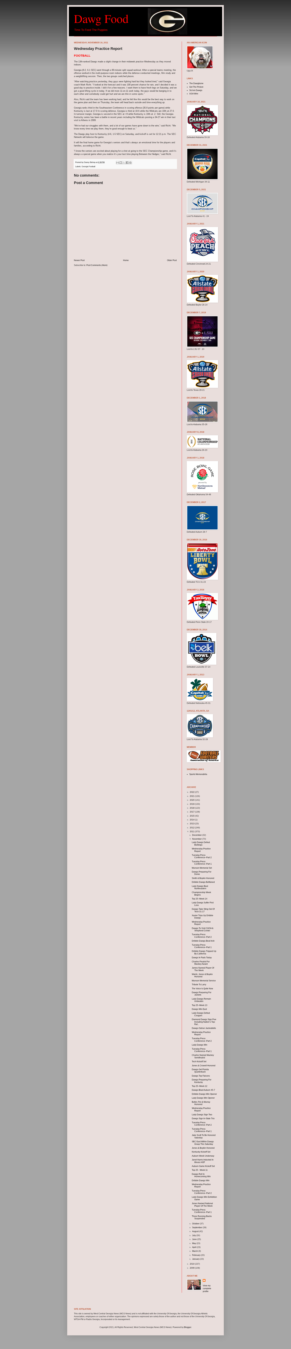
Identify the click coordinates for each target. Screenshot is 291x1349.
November (197, 839)
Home (126, 260)
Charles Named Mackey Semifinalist (203, 1056)
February (196, 1255)
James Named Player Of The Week (203, 969)
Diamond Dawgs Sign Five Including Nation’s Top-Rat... (204, 1021)
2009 (192, 1268)
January (196, 1259)
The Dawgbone (196, 83)
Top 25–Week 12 (199, 1086)
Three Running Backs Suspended (202, 1217)
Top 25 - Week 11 (200, 1170)
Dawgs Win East (199, 1009)
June (194, 1239)
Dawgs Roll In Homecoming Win (201, 1175)
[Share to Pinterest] (130, 162)
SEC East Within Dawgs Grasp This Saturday (203, 1142)
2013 (192, 823)
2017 (192, 812)
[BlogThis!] (120, 162)
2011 (192, 831)
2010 (192, 1264)
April (194, 1247)
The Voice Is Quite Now (202, 988)
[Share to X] (124, 162)
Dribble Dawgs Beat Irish (203, 941)
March (195, 1251)
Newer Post (79, 260)
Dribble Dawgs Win (200, 1180)
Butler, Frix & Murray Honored (201, 1103)
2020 (192, 800)
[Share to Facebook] (127, 162)
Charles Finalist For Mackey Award (201, 962)
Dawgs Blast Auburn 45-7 (203, 1090)
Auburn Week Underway (203, 1156)
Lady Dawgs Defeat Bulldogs (201, 843)
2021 (192, 796)
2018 (192, 808)
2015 (192, 816)
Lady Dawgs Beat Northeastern (200, 887)
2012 (192, 827)
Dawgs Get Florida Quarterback (200, 1070)
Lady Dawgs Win (199, 1045)
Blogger (187, 1327)
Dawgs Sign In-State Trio (203, 1118)
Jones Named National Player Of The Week (202, 1204)
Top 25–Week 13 (199, 1005)
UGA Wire (193, 94)
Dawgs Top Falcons (201, 1076)
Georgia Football (88, 166)
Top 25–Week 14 (199, 899)
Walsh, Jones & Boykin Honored (202, 975)
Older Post (172, 260)
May (194, 1243)
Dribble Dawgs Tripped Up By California (204, 952)
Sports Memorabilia (198, 774)
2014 (192, 820)
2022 (192, 792)
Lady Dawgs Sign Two (202, 1114)
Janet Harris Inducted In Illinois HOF (203, 1161)
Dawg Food (101, 18)
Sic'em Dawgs (195, 90)
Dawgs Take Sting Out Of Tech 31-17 (203, 910)
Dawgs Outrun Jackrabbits (204, 1028)
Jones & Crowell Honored (203, 1065)
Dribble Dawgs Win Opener (204, 1094)
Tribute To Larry (199, 984)
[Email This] (117, 162)
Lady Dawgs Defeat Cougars (201, 1014)
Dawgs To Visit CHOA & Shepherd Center (202, 929)
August (195, 1231)
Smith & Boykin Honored (203, 878)
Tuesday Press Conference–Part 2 (202, 856)
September (197, 1227)
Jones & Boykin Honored (203, 1148)
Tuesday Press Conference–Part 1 (202, 862)
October (196, 1223)
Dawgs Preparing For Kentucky (201, 1081)
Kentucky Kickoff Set (201, 1152)
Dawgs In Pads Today (202, 957)
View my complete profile (207, 1288)
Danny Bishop (90, 162)
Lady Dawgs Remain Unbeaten (201, 1000)
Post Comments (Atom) (96, 265)
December (197, 835)
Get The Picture (196, 87)
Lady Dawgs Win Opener (203, 1098)
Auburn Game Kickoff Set (203, 1166)
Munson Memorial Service (204, 980)
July (194, 1235)
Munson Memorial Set (202, 868)
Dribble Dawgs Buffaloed (203, 882)
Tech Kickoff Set (199, 1061)
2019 (192, 804)
